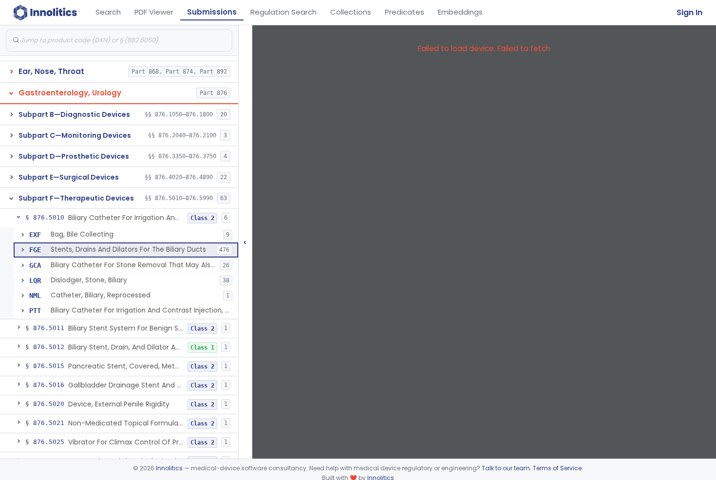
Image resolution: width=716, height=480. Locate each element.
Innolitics (169, 468)
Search (108, 12)
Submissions (212, 12)
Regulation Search (283, 12)
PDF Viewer (153, 12)
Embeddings (460, 12)
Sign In (689, 12)
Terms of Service (557, 468)
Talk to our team (506, 468)
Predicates (404, 12)
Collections (350, 12)
